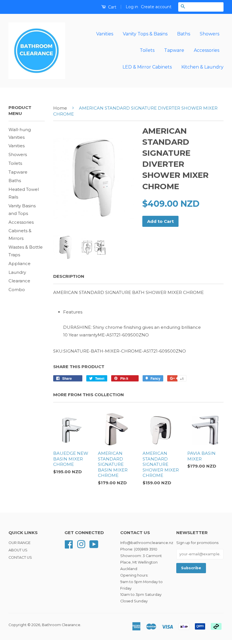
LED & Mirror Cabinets (147, 67)
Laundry (17, 272)
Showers (209, 34)
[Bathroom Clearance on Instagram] (81, 544)
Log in (132, 6)
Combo (16, 289)
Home (60, 108)
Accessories (206, 50)
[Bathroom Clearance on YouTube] (93, 544)
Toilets (147, 50)
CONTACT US (20, 557)
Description (68, 276)
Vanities (104, 34)
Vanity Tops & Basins (145, 34)
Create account (156, 6)
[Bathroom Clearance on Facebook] (69, 544)
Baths (183, 34)
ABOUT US (17, 550)
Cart (111, 7)
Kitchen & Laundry (202, 67)
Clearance (19, 280)
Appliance (19, 263)
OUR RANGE (19, 543)
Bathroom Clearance (61, 625)
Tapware (174, 50)
